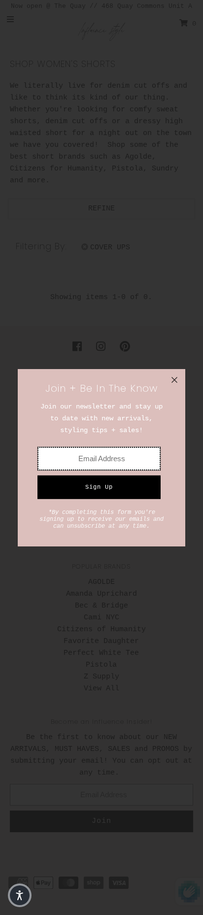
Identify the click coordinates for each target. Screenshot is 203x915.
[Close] (174, 380)
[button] (20, 895)
